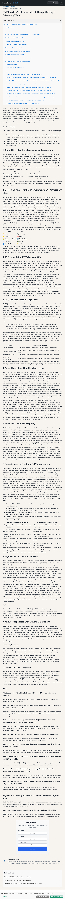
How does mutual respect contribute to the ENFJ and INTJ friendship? (22, 103)
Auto (56, 2)
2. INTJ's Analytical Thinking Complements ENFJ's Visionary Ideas (22, 34)
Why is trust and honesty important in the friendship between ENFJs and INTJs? (25, 100)
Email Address (22, 842)
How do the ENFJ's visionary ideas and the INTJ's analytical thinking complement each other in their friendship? (32, 80)
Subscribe (32, 849)
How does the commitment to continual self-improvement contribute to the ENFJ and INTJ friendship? (30, 97)
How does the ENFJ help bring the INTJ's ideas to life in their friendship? (23, 84)
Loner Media (17, 867)
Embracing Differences (11, 64)
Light (49, 2)
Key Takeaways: (10, 27)
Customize (4, 896)
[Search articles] (61, 3)
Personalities (10, 3)
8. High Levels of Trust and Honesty (14, 54)
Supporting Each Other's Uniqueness (15, 67)
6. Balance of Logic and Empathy (14, 48)
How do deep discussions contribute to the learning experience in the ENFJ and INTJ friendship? (28, 90)
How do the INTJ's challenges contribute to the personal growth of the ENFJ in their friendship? (28, 87)
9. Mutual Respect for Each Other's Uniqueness (17, 61)
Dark (53, 2)
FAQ (6, 71)
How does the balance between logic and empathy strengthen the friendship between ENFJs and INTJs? (30, 93)
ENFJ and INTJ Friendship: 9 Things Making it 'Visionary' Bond (20, 24)
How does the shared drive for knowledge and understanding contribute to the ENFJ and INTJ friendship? (31, 77)
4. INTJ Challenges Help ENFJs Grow (14, 41)
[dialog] (32, 895)
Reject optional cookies (43, 896)
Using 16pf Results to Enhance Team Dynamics (18, 880)
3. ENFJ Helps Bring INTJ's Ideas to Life (15, 38)
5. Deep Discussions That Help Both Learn (16, 44)
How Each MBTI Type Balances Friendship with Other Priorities (23, 884)
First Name (21, 830)
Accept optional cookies (56, 896)
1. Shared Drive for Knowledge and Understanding (18, 31)
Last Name (21, 836)
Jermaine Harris (14, 859)
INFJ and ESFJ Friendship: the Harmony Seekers (18, 877)
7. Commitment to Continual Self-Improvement (17, 51)
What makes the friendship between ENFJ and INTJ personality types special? (24, 74)
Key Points (8, 58)
